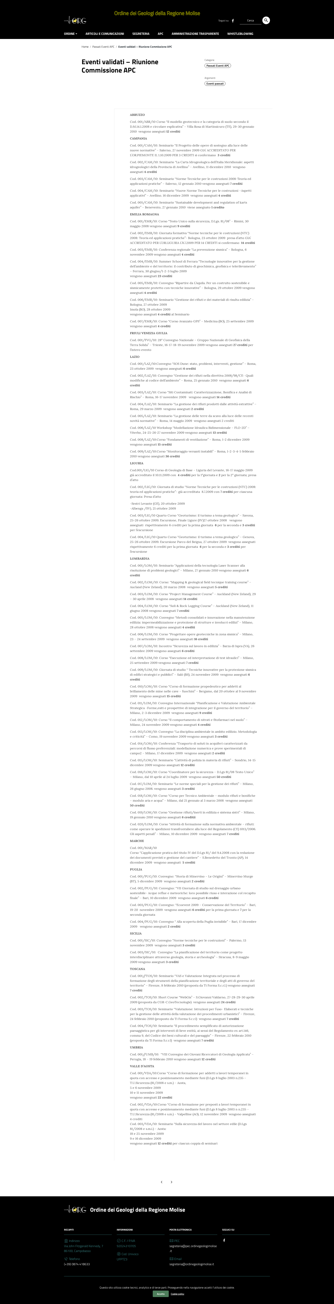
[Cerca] (266, 20)
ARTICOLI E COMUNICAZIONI (105, 33)
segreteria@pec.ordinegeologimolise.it (193, 1248)
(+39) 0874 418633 (77, 1264)
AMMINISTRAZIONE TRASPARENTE (195, 33)
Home (85, 47)
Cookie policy (177, 1294)
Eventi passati (215, 83)
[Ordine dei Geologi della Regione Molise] (75, 19)
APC (160, 33)
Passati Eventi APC (103, 47)
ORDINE (69, 33)
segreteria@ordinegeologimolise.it (191, 1264)
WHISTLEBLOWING (240, 33)
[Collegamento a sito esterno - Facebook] (233, 20)
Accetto (161, 1294)
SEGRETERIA (140, 33)
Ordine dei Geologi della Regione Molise (137, 1209)
